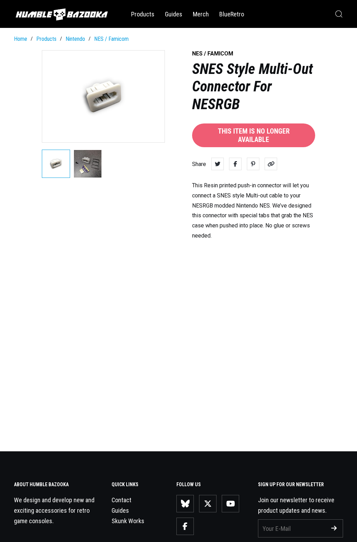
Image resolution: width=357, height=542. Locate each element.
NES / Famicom (111, 39)
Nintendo (75, 39)
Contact (121, 500)
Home (20, 39)
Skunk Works (128, 521)
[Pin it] (253, 164)
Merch (201, 14)
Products (142, 14)
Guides (173, 14)
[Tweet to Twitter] (217, 164)
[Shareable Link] (271, 164)
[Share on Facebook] (235, 164)
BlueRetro (231, 14)
